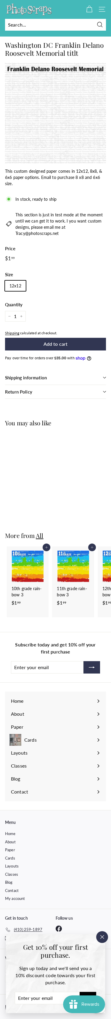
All (40, 535)
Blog (9, 882)
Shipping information (26, 377)
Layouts (12, 866)
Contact (12, 890)
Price (10, 248)
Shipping (12, 333)
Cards (10, 858)
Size (9, 274)
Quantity (13, 304)
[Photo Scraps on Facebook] (59, 929)
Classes (11, 874)
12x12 (15, 285)
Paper (10, 849)
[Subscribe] (91, 667)
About (10, 841)
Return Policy (18, 391)
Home (10, 833)
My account (15, 898)
